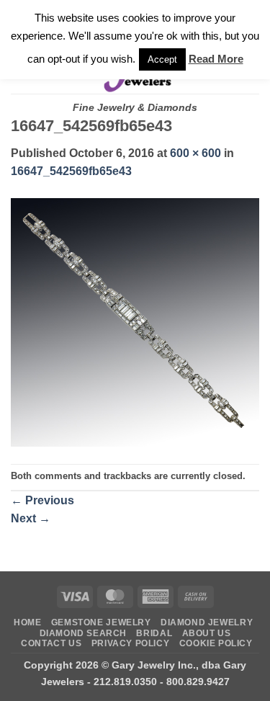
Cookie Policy (216, 643)
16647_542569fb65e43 (71, 171)
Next (30, 518)
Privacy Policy (130, 643)
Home (27, 622)
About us (206, 633)
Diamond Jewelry (207, 622)
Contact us (51, 643)
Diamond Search (83, 633)
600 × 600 (195, 153)
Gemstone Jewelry (101, 622)
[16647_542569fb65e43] (135, 322)
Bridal (154, 633)
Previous (42, 500)
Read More (216, 59)
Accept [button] (162, 59)
